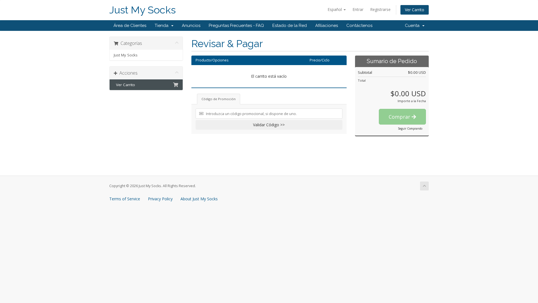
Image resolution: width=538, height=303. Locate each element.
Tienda (163, 25)
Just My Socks (142, 10)
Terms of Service (124, 198)
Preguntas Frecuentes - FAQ (236, 25)
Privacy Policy (160, 198)
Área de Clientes (129, 25)
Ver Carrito (414, 9)
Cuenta (413, 25)
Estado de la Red (289, 25)
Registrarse (380, 9)
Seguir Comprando (410, 128)
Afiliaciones (326, 25)
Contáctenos (359, 25)
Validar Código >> (269, 124)
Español (335, 9)
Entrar (358, 9)
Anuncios (191, 25)
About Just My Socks (199, 198)
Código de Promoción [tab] (218, 99)
